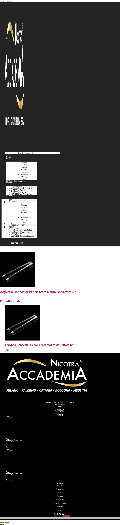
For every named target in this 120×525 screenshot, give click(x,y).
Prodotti (9, 183)
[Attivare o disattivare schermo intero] (3, 522)
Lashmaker (64, 431)
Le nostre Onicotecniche (15, 181)
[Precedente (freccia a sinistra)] (1, 524)
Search (20, 153)
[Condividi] (6, 522)
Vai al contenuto (6, 1)
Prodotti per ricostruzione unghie (22, 194)
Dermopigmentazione (64, 433)
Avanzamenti (65, 423)
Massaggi (64, 421)
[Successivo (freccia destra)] (3, 524)
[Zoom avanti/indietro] (1, 522)
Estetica (65, 426)
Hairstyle (64, 428)
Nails (65, 438)
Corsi (8, 158)
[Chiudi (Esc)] (8, 522)
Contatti (9, 196)
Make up (65, 436)
